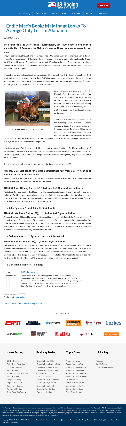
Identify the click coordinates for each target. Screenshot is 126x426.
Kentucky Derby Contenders (47, 380)
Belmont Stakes (72, 380)
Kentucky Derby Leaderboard (47, 367)
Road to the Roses (43, 376)
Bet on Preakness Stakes (75, 364)
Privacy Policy (40, 420)
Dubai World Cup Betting (16, 392)
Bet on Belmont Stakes (75, 383)
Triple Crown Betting (74, 392)
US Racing (16, 420)
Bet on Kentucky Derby (45, 373)
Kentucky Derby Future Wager (48, 364)
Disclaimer (65, 420)
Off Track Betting (13, 361)
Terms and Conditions (53, 420)
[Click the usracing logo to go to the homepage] (63, 5)
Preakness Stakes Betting (76, 367)
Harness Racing (13, 376)
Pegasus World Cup (14, 383)
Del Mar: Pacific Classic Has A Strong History (24, 303)
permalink (20, 297)
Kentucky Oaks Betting (45, 389)
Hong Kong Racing (14, 380)
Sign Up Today (101, 364)
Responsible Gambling (78, 420)
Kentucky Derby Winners (46, 383)
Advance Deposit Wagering (17, 373)
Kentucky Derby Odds (45, 361)
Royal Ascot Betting (14, 389)
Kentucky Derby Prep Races (47, 370)
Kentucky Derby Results (45, 386)
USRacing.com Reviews (105, 367)
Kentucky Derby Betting (10, 422)
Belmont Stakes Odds (74, 389)
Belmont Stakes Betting (75, 386)
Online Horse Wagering (16, 364)
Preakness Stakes (73, 361)
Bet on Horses (12, 370)
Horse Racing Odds (14, 367)
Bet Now (104, 5)
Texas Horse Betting (15, 386)
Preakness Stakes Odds (75, 370)
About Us (99, 361)
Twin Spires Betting (44, 392)
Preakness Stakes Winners (76, 376)
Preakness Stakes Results (76, 373)
